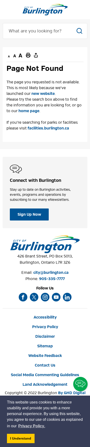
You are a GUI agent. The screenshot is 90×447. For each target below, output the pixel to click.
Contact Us (45, 365)
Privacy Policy (45, 327)
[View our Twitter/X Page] (34, 297)
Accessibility (45, 317)
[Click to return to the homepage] (45, 9)
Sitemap (45, 346)
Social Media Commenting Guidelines (45, 375)
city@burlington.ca (51, 272)
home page (28, 111)
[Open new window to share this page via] (35, 55)
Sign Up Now (29, 214)
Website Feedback (45, 355)
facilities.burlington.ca (48, 128)
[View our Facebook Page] (23, 297)
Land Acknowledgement (45, 384)
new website (43, 93)
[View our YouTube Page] (56, 297)
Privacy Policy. (32, 427)
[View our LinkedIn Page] (67, 297)
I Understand (22, 439)
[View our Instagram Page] (45, 297)
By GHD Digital (71, 393)
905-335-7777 (52, 278)
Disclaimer (45, 336)
